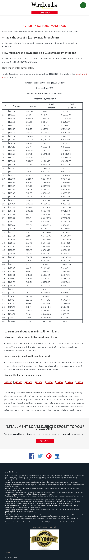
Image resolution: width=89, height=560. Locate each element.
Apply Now (44, 13)
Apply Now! (44, 441)
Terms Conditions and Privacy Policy (44, 527)
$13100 (49, 382)
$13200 (69, 382)
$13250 (79, 382)
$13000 (28, 382)
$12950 (18, 382)
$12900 (8, 382)
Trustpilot (8, 552)
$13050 (38, 382)
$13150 (59, 382)
